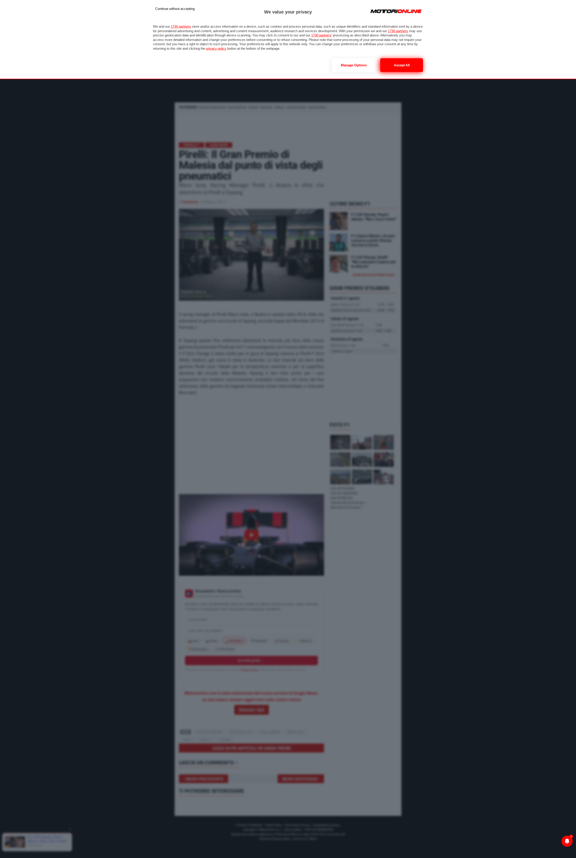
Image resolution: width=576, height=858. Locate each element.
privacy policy (216, 48)
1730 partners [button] (181, 26)
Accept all (402, 65)
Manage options (354, 65)
